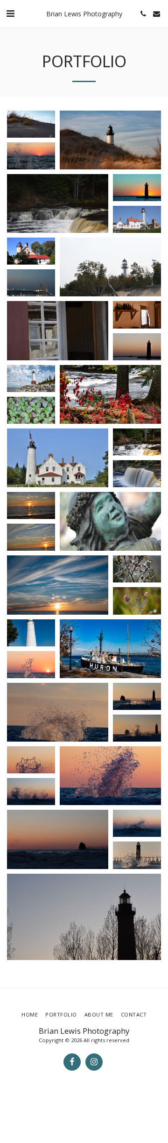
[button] (10, 13)
